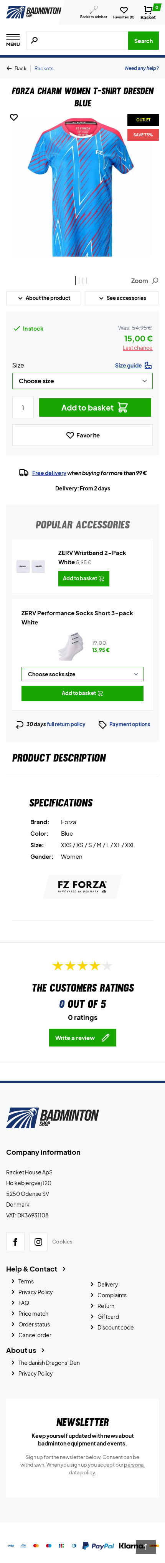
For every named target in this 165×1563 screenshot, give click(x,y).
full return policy (66, 724)
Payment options (129, 724)
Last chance (138, 347)
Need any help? (142, 68)
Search (143, 40)
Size (18, 365)
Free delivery (49, 472)
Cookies (62, 1242)
